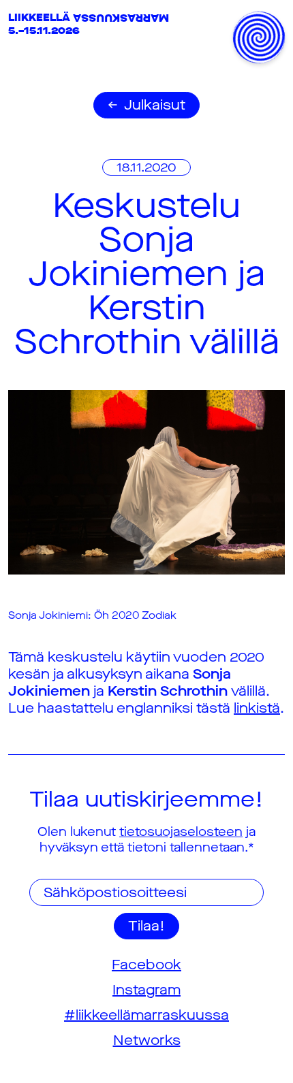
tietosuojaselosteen (181, 832)
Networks (147, 1040)
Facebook (146, 965)
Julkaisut (154, 105)
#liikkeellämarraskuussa (146, 1015)
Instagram (146, 990)
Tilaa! (146, 926)
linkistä (257, 708)
